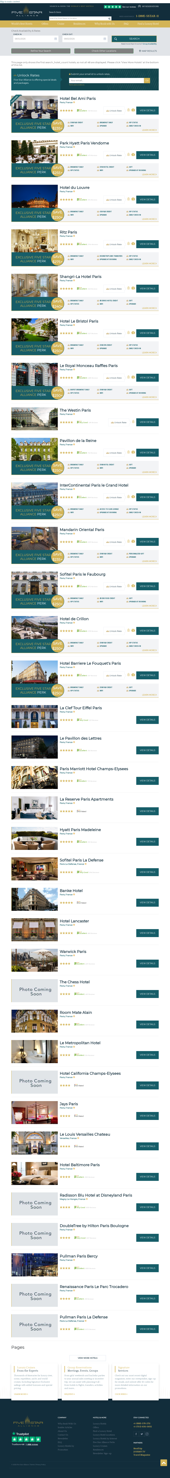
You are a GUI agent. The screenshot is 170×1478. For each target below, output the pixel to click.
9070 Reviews (90, 1329)
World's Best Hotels (21, 23)
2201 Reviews (90, 964)
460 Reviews (89, 994)
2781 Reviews (92, 631)
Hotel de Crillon (74, 619)
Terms (32, 1465)
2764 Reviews (93, 244)
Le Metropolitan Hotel (80, 1043)
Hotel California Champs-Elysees (90, 1073)
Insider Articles (65, 1427)
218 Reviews (89, 1299)
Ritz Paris (68, 232)
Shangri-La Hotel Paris (80, 276)
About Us (62, 1431)
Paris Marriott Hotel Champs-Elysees (94, 769)
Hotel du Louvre (75, 187)
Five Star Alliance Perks (104, 1442)
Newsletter (63, 1438)
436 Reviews (93, 422)
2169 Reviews (89, 1177)
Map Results (149, 51)
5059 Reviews (91, 1207)
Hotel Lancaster (74, 921)
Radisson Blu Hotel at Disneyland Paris (96, 1195)
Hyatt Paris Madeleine (80, 829)
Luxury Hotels (99, 1424)
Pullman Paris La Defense (84, 1317)
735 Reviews (91, 781)
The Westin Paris (75, 410)
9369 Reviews (90, 1268)
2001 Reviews (92, 542)
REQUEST (68, 1394)
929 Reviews (89, 1025)
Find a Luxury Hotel (148, 24)
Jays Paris (69, 1104)
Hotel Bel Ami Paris (78, 98)
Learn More (148, 130)
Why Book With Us (67, 1424)
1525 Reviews (92, 289)
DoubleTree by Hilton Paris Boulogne (94, 1225)
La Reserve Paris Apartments (86, 799)
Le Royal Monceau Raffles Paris (89, 365)
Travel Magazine (141, 1455)
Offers (45, 24)
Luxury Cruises (100, 1446)
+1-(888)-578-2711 (141, 1423)
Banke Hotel (71, 890)
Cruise (60, 24)
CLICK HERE (120, 1394)
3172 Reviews (92, 587)
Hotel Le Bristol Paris (79, 321)
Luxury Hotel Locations (104, 1435)
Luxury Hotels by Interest (105, 1438)
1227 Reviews (92, 333)
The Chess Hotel (75, 982)
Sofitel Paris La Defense (81, 860)
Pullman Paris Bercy (79, 1256)
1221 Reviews (93, 720)
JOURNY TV (139, 1452)
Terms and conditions (76, 85)
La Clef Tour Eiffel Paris (81, 708)
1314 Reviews (92, 200)
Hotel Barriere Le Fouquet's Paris (90, 663)
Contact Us (63, 1435)
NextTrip (137, 1448)
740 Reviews (92, 453)
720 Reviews (92, 111)
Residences (79, 24)
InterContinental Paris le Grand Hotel (94, 485)
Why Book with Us (105, 24)
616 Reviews (92, 842)
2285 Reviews (93, 378)
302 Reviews (92, 751)
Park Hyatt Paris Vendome (84, 143)
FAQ (126, 24)
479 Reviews (92, 155)
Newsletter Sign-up (102, 1453)
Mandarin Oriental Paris (82, 529)
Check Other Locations (104, 51)
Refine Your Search (41, 51)
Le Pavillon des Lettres (80, 738)
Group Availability (150, 44)
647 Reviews (92, 676)
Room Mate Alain (76, 1012)
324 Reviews (89, 1055)
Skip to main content (10, 1)
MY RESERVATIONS (150, 6)
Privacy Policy (41, 1465)
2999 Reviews (92, 497)
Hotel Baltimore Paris (80, 1165)
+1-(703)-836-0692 (142, 1426)
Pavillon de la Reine (78, 440)
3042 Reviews (94, 872)
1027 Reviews (91, 1238)
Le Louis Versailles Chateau (85, 1134)
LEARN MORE (20, 1394)
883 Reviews (92, 933)
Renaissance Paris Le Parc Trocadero (94, 1286)
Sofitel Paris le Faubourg (82, 574)
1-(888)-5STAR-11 (147, 16)
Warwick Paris (73, 951)
